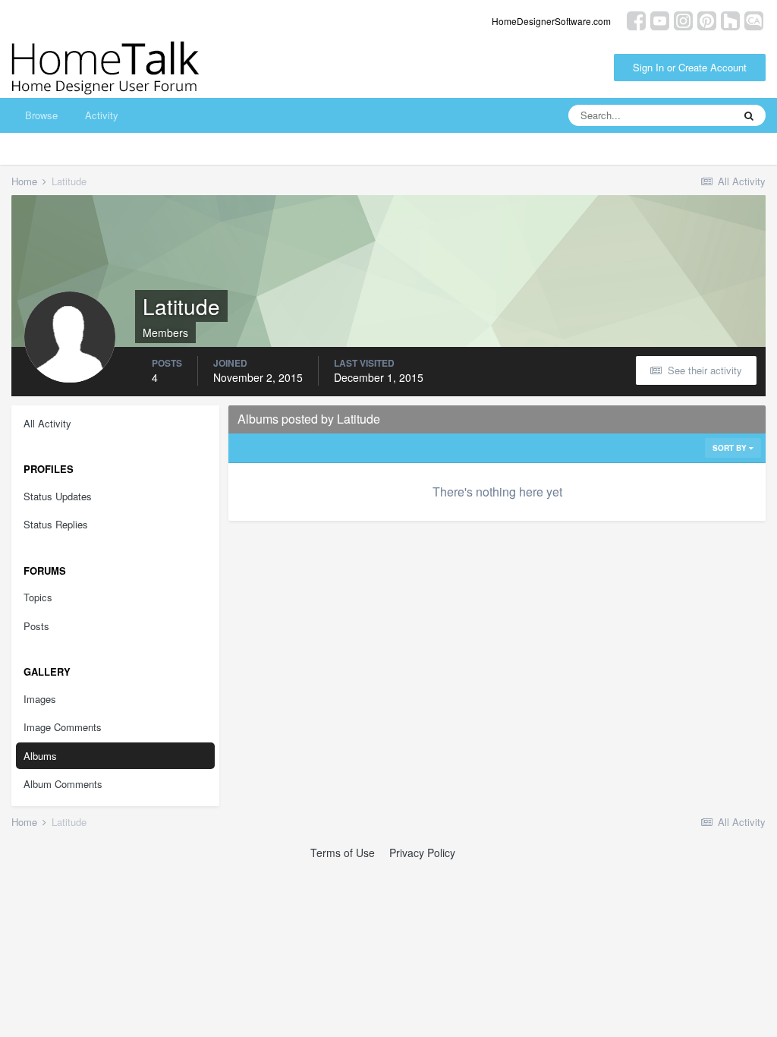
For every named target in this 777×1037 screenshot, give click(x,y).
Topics (38, 597)
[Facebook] (636, 19)
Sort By (731, 448)
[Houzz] (730, 19)
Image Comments (63, 727)
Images (40, 699)
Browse (41, 115)
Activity (101, 115)
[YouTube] (659, 19)
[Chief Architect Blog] (753, 19)
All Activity (47, 423)
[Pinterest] (706, 19)
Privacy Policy (422, 852)
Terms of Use (342, 852)
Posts (36, 626)
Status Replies (56, 524)
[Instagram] (683, 19)
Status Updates (58, 496)
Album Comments (63, 784)
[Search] (749, 115)
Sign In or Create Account (690, 67)
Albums (40, 756)
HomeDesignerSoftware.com (551, 20)
